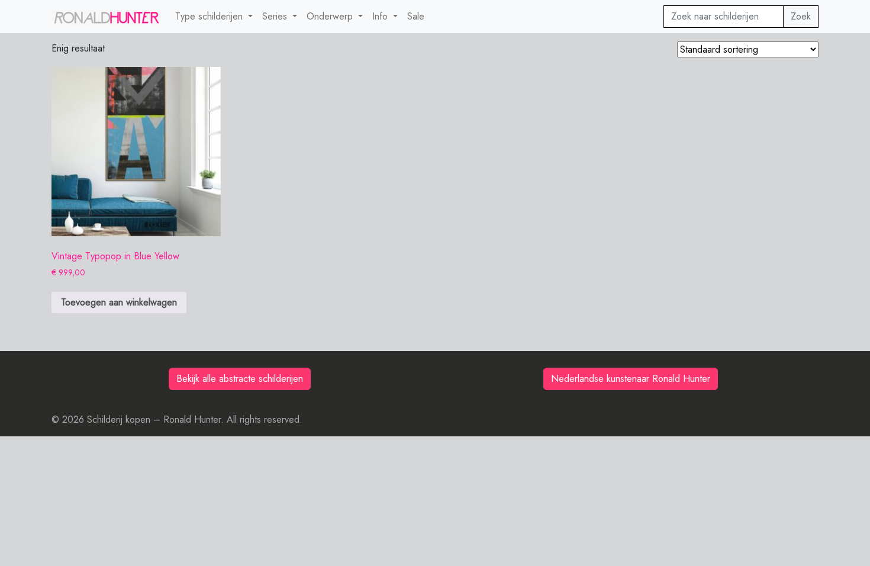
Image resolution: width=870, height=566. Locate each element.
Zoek (801, 16)
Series (276, 16)
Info (381, 16)
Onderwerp (331, 16)
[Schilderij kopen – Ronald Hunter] (106, 16)
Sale (415, 16)
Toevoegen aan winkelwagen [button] (119, 302)
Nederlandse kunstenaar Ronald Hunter (630, 378)
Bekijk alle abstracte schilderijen (239, 378)
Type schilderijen (210, 16)
